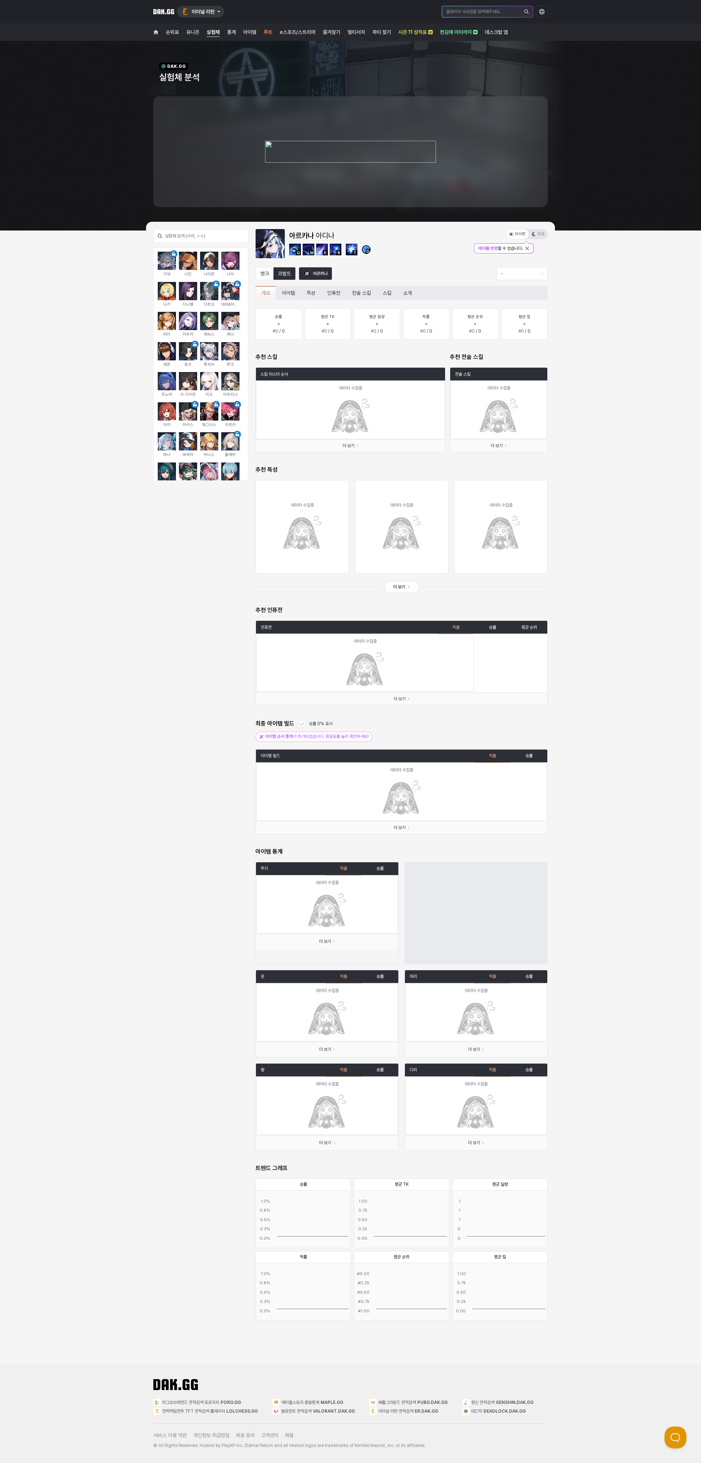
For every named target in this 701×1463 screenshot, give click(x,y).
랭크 (264, 273)
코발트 (284, 273)
